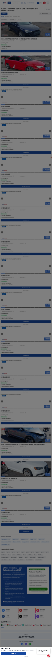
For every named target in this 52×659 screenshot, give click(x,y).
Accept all (13, 653)
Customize (26, 656)
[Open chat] (48, 655)
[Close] (49, 649)
